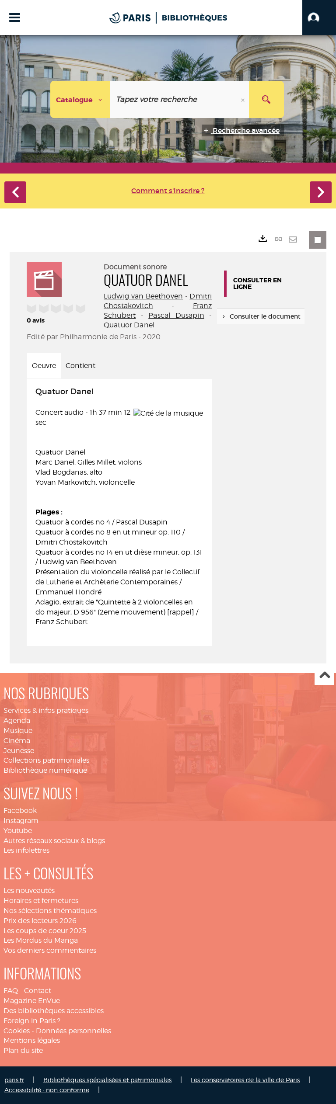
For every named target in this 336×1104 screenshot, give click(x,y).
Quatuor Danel (129, 325)
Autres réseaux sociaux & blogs (54, 841)
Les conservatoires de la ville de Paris (245, 1079)
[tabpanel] (119, 512)
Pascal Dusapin (176, 315)
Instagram (21, 820)
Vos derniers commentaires (50, 950)
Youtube (18, 830)
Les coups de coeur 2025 (45, 931)
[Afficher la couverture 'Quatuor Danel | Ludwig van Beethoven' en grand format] (44, 278)
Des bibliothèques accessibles (54, 1011)
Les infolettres (26, 850)
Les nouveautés (29, 890)
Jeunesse (19, 750)
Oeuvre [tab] (44, 365)
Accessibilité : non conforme (46, 1090)
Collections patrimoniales (46, 760)
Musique (18, 730)
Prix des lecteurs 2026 (40, 921)
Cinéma (17, 740)
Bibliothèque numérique (45, 770)
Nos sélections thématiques (50, 910)
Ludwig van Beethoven (143, 296)
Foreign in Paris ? (32, 1021)
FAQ (11, 990)
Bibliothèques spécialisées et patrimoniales (107, 1079)
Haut (324, 675)
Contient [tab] (80, 365)
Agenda (17, 720)
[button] (319, 17)
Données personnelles (73, 1031)
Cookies (17, 1031)
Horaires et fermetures (41, 900)
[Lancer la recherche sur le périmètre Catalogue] (266, 99)
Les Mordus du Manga (41, 940)
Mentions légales (32, 1040)
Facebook (20, 810)
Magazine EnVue (32, 1000)
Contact (37, 990)
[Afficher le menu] (15, 17)
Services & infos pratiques (46, 710)
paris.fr (14, 1079)
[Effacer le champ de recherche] (243, 99)
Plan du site (23, 1050)
